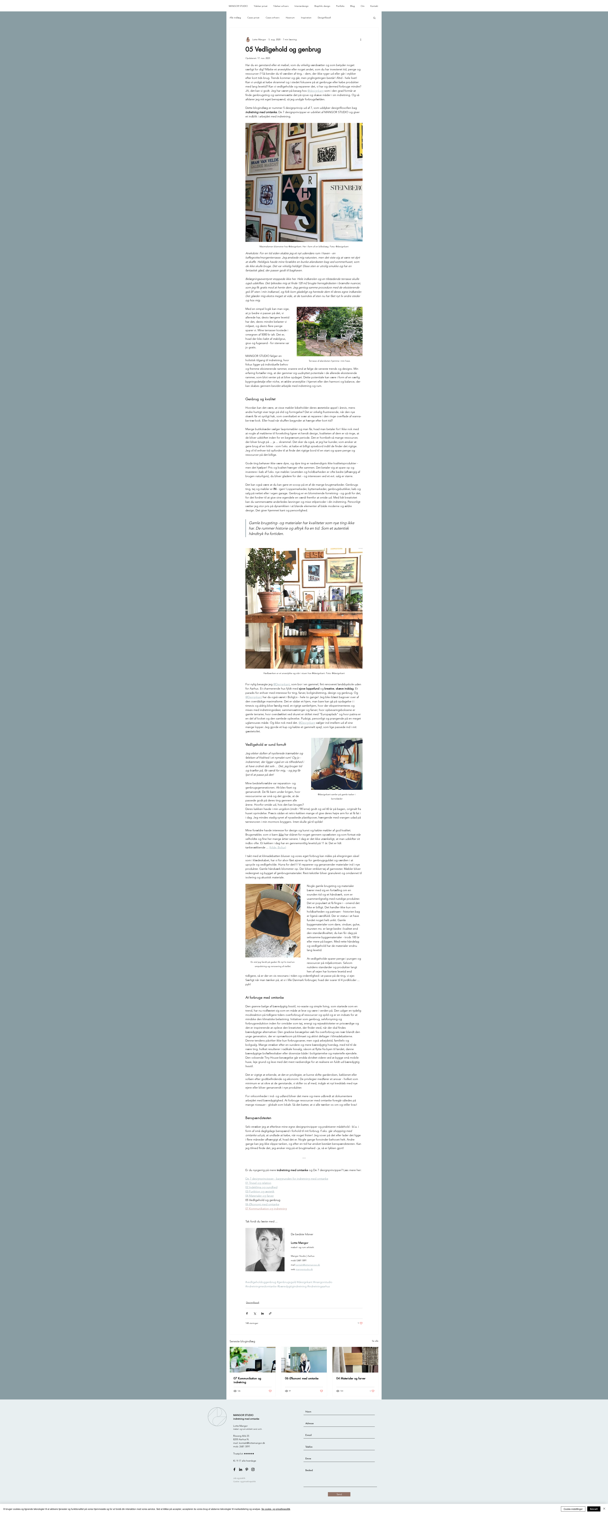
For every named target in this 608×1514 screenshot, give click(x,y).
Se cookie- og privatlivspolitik (275, 1509)
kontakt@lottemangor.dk (252, 1442)
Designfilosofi (324, 17)
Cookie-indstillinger (573, 1509)
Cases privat (253, 17)
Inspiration (306, 17)
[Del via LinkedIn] (262, 1313)
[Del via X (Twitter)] (254, 1313)
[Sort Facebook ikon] (234, 1469)
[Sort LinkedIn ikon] (240, 1469)
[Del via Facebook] (246, 1313)
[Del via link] (270, 1313)
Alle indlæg (235, 17)
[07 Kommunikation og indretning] (253, 1360)
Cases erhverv (272, 17)
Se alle (375, 1340)
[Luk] (604, 1508)
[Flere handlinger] (361, 39)
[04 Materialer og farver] (355, 1360)
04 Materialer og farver (350, 1378)
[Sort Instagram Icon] (253, 1469)
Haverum (290, 17)
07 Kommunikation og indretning (247, 1380)
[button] (261, 6)
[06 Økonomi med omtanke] (304, 1360)
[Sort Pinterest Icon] (247, 1469)
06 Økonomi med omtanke (301, 1378)
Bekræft (594, 1509)
